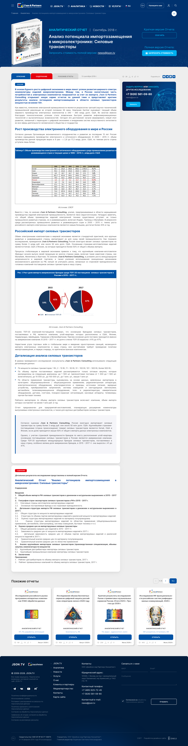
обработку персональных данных (136, 701)
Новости (98, 6)
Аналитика (78, 6)
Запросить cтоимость (161, 53)
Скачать (159, 35)
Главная (14, 13)
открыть (31, 637)
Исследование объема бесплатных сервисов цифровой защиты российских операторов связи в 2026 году (73, 598)
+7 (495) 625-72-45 (92, 690)
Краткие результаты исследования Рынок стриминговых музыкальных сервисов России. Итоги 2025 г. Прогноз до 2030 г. (114, 600)
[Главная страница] (29, 5)
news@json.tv (106, 52)
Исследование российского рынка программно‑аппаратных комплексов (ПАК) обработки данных (31, 598)
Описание (20, 76)
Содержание (41, 76)
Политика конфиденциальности (24, 696)
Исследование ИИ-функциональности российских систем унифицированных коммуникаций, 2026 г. (156, 598)
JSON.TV (58, 6)
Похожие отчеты (65, 76)
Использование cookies (20, 698)
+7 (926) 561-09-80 (139, 94)
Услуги (116, 6)
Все (173, 581)
